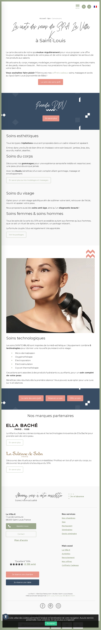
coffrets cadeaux (60, 73)
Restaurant (67, 526)
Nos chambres (68, 518)
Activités (66, 554)
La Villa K (66, 550)
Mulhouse (58, 596)
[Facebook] (42, 606)
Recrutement (68, 558)
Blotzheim (71, 596)
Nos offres (67, 562)
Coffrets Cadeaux (70, 565)
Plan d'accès (21, 540)
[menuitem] (95, 7)
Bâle (64, 596)
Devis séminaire (69, 534)
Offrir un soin (75, 398)
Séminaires (67, 530)
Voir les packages (16, 235)
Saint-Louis (50, 596)
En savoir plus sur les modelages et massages (28, 180)
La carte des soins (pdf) (50, 82)
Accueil (43, 18)
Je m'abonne (77, 496)
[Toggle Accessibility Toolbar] (5, 616)
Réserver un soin (55, 398)
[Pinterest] (50, 606)
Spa (48, 18)
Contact (21, 534)
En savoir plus (51, 118)
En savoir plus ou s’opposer (62, 620)
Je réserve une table (22, 582)
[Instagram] (58, 606)
